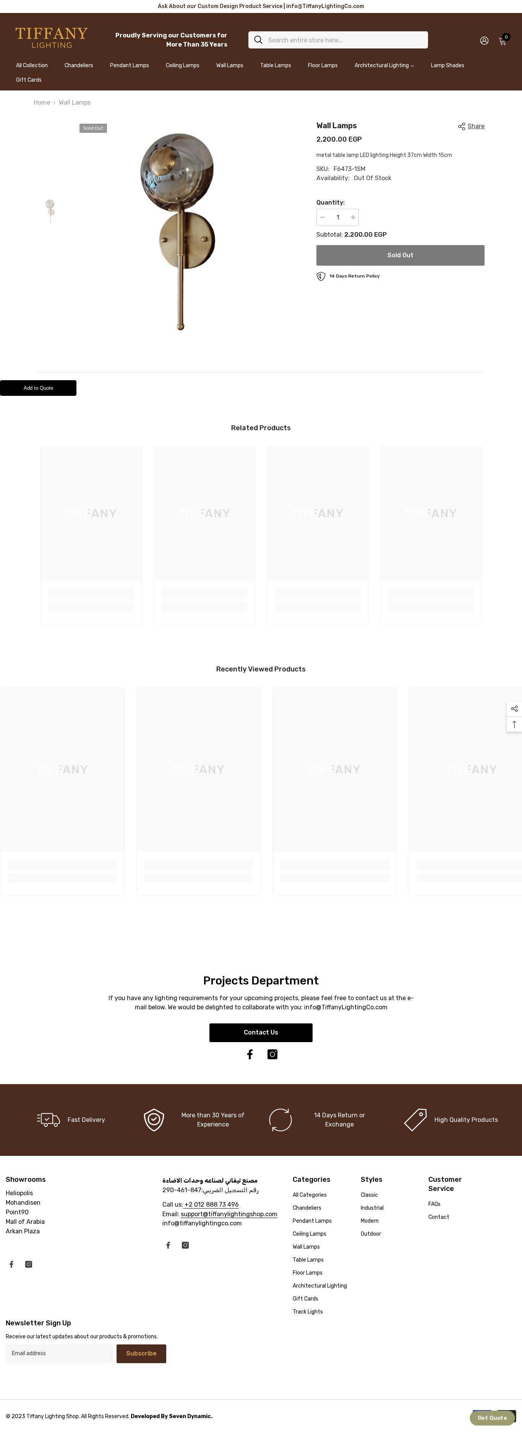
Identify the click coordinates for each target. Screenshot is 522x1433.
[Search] (338, 39)
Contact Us (261, 1032)
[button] (492, 1418)
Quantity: (330, 202)
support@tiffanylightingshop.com (229, 1214)
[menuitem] (32, 69)
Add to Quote (38, 388)
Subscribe (141, 1353)
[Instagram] (272, 1054)
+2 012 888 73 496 (211, 1204)
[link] (91, 593)
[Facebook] (250, 1054)
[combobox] (345, 39)
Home (42, 102)
